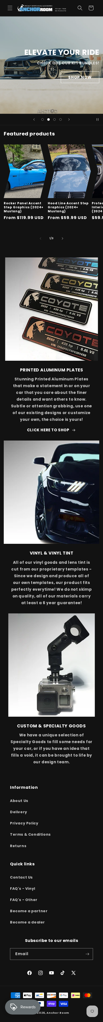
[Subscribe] (87, 954)
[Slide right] (62, 238)
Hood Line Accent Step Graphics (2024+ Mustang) (68, 207)
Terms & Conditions (30, 834)
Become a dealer (27, 922)
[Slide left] (40, 238)
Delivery (18, 811)
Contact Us (21, 877)
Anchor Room (57, 1013)
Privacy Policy (24, 823)
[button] (10, 7)
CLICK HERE (23, 95)
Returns (18, 845)
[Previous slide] (34, 119)
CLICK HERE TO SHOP (48, 430)
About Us (19, 800)
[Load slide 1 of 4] (43, 119)
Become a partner (29, 910)
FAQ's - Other (24, 899)
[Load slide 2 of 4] (49, 119)
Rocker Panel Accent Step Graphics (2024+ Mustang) (24, 207)
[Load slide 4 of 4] (61, 119)
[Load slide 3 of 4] (55, 119)
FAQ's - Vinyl (22, 888)
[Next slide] (69, 119)
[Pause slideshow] (97, 119)
